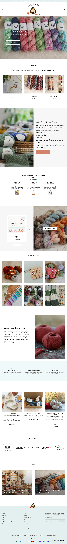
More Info (42, 152)
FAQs (25, 513)
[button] (32, 197)
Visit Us (25, 521)
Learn (3, 517)
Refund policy (4, 525)
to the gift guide (33, 419)
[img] (33, 178)
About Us (4, 515)
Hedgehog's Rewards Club (7, 521)
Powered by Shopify (51, 535)
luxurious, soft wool (50, 228)
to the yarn (13, 42)
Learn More (11, 424)
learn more (11, 347)
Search (3, 513)
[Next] (61, 84)
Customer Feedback (27, 517)
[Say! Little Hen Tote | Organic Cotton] (12, 84)
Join (62, 521)
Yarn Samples (33, 535)
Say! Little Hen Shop (14, 535)
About (25, 519)
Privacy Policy (26, 528)
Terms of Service (5, 523)
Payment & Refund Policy (28, 525)
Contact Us (26, 523)
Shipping (25, 515)
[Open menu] (4, 9)
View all (33, 498)
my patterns (15, 419)
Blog (3, 519)
